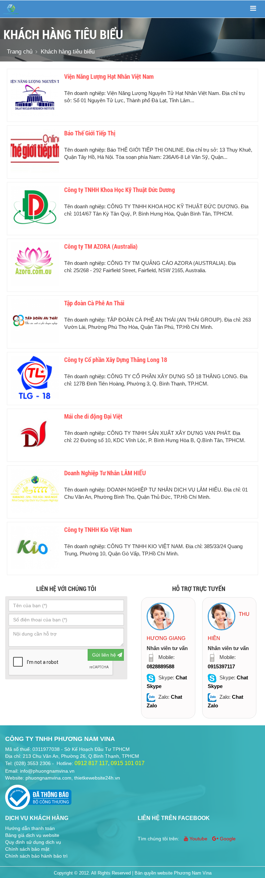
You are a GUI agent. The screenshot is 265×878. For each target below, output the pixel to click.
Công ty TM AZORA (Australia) (101, 246)
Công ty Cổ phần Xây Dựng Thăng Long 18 (115, 359)
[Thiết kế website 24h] (11, 9)
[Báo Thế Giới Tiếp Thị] (35, 151)
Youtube (198, 838)
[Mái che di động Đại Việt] (35, 434)
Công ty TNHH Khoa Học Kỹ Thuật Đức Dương (119, 189)
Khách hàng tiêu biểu (68, 51)
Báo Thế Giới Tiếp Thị (89, 133)
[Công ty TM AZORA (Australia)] (35, 264)
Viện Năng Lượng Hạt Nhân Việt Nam (109, 76)
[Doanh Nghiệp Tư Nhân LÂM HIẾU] (35, 491)
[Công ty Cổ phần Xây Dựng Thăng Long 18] (35, 377)
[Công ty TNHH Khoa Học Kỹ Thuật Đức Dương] (35, 207)
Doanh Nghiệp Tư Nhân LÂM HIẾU (105, 473)
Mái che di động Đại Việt (93, 416)
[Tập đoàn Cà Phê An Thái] (35, 321)
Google (227, 838)
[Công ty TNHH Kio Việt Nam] (35, 547)
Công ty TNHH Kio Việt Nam (98, 529)
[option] (168, 657)
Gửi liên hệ (104, 655)
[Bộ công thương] (38, 795)
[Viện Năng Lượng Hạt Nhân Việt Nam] (35, 94)
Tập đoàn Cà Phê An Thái (94, 303)
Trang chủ (19, 51)
